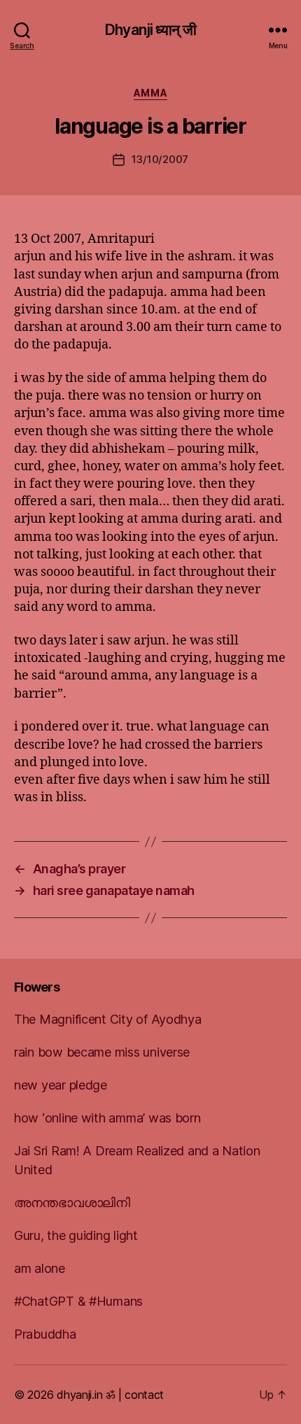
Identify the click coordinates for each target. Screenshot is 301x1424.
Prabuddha (45, 1334)
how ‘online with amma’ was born (107, 1118)
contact (144, 1395)
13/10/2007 (160, 159)
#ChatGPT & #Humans (78, 1301)
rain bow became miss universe (102, 1052)
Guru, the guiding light (76, 1235)
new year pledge (60, 1085)
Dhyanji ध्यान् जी (150, 29)
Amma (150, 93)
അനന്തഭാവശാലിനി (72, 1202)
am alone (39, 1268)
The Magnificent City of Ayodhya (108, 1019)
